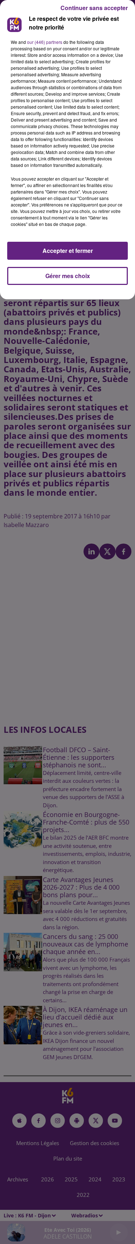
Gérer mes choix (67, 276)
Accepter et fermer (67, 250)
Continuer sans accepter (94, 8)
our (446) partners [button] (44, 42)
